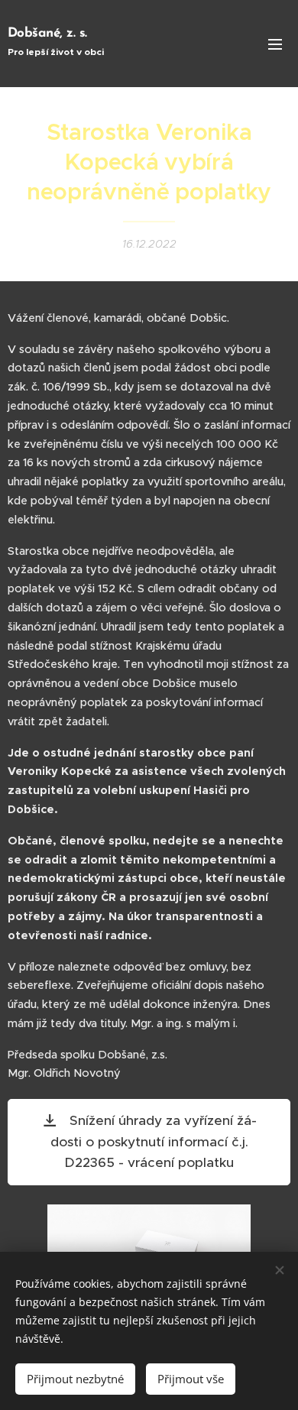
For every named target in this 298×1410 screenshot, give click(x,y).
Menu (275, 43)
